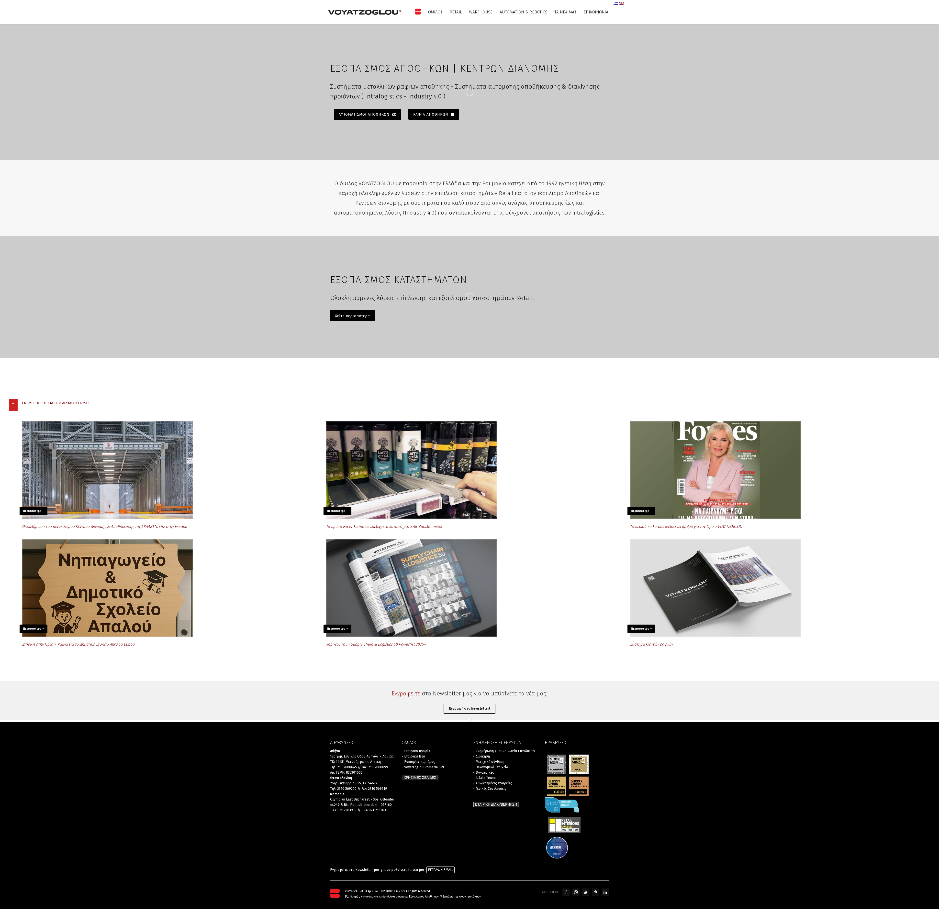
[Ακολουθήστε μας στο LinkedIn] (605, 892)
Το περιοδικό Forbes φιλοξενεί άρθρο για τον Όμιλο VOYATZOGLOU (686, 526)
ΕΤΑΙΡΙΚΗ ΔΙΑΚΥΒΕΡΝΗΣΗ (496, 804)
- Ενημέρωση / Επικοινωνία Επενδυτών (504, 751)
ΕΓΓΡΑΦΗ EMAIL (440, 870)
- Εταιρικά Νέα (413, 756)
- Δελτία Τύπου (484, 778)
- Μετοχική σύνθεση (488, 762)
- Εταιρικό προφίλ (416, 751)
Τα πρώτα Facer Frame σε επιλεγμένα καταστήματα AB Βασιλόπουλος (384, 526)
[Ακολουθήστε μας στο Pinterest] (595, 892)
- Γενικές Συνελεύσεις (489, 789)
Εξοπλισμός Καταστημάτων (362, 896)
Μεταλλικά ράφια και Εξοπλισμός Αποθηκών (410, 896)
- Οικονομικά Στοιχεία (490, 767)
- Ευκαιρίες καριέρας (418, 762)
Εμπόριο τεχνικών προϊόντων (462, 896)
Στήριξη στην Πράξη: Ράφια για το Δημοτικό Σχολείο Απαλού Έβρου (78, 644)
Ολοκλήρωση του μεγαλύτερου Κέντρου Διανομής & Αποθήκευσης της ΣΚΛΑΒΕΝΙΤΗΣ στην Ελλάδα (104, 526)
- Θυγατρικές (483, 772)
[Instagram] (576, 892)
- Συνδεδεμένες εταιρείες (492, 783)
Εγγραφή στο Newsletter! (469, 708)
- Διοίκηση (481, 756)
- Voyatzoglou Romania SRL (423, 767)
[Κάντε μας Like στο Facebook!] (566, 892)
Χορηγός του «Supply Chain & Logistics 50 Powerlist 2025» (376, 644)
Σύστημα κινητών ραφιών (651, 644)
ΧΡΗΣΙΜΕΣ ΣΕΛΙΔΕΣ (420, 777)
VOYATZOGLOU (356, 891)
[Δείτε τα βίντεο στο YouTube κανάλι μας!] (585, 892)
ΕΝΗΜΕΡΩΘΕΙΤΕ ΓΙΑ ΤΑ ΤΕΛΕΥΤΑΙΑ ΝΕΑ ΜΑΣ (55, 403)
